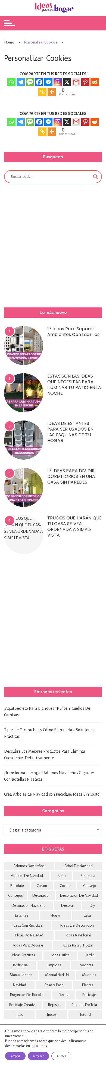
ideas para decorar (28, 945)
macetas (86, 965)
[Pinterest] (85, 82)
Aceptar (15, 1056)
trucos (51, 1015)
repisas (54, 1005)
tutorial (85, 1015)
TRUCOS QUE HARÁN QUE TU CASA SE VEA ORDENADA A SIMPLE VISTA (74, 526)
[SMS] (30, 82)
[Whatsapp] (11, 82)
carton (42, 886)
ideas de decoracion (77, 925)
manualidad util (57, 975)
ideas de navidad (29, 935)
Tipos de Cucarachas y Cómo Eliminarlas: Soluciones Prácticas (49, 733)
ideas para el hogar (77, 945)
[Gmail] (76, 82)
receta (64, 995)
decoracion (41, 895)
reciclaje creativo (23, 1005)
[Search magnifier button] (95, 176)
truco (19, 1015)
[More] (52, 92)
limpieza (53, 965)
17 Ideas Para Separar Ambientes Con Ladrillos (73, 332)
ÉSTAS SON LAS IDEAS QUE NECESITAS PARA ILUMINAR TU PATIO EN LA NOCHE (74, 384)
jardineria (20, 965)
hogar (55, 915)
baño (61, 876)
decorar (67, 906)
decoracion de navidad (79, 895)
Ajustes (61, 1056)
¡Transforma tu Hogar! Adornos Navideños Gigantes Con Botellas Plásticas (49, 776)
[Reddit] (95, 82)
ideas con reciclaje (27, 925)
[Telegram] (21, 82)
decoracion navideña (28, 906)
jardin (90, 955)
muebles (89, 975)
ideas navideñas (78, 935)
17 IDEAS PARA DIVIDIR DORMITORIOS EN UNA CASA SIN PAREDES (71, 476)
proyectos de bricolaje (28, 995)
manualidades (21, 975)
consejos (15, 895)
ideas (86, 915)
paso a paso (54, 985)
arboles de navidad (27, 876)
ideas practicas (23, 955)
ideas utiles (60, 955)
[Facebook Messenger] (48, 82)
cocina (65, 886)
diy (92, 906)
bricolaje (17, 886)
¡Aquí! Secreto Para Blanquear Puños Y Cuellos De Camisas (47, 711)
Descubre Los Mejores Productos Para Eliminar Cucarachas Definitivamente (45, 754)
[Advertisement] (53, 244)
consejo (89, 886)
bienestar (87, 876)
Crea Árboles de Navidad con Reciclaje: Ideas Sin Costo (51, 794)
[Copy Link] (42, 92)
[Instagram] (58, 82)
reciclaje (89, 995)
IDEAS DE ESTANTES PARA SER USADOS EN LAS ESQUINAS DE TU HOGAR (70, 432)
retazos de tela (84, 1005)
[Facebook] (39, 82)
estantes (21, 915)
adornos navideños (29, 866)
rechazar (38, 1056)
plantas (87, 985)
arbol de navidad (78, 866)
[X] (67, 82)
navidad (19, 985)
